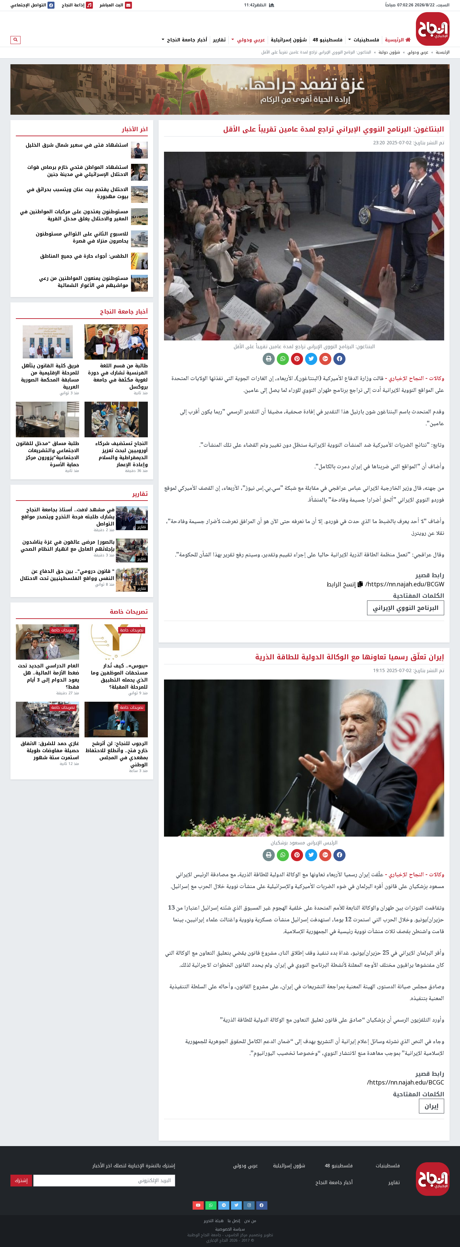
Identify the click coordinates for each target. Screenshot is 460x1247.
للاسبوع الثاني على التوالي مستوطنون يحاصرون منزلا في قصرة (82, 237)
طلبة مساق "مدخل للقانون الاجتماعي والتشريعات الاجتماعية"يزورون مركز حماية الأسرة (47, 454)
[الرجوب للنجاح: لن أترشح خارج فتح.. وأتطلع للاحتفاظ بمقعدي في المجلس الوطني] (116, 719)
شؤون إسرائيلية (289, 40)
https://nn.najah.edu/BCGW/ (404, 584)
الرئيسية (443, 52)
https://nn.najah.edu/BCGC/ (405, 1082)
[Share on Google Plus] (325, 359)
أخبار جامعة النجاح (186, 40)
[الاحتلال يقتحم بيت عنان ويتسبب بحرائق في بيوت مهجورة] (139, 194)
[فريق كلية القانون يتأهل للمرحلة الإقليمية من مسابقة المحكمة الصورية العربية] (47, 342)
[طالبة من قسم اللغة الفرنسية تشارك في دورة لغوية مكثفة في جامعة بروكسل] (116, 342)
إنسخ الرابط (342, 584)
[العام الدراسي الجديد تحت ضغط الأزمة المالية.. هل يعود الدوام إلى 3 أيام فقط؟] (47, 642)
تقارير (219, 40)
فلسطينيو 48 (327, 40)
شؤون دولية (389, 52)
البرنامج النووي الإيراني (405, 608)
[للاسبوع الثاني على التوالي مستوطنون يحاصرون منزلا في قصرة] (139, 238)
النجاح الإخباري (433, 29)
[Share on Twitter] (311, 359)
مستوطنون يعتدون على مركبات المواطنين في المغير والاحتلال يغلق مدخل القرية (74, 215)
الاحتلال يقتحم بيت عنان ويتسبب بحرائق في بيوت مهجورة (77, 193)
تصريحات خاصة (129, 612)
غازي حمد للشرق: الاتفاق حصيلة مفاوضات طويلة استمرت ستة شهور (50, 750)
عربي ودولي (250, 40)
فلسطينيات (365, 40)
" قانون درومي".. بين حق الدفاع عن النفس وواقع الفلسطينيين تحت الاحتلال (67, 575)
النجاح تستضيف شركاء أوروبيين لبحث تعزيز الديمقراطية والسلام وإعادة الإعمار (121, 454)
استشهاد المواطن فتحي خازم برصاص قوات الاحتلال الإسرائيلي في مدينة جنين (77, 171)
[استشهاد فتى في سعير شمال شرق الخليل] (139, 149)
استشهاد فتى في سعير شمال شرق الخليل (77, 145)
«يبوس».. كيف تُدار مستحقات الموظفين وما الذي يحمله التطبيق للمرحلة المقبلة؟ (119, 676)
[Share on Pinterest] (297, 359)
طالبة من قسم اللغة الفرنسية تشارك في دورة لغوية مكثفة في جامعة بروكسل (118, 376)
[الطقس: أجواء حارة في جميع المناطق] (139, 260)
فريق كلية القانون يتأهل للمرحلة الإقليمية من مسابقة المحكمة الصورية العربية (50, 376)
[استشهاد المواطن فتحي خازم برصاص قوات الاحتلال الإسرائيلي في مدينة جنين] (139, 172)
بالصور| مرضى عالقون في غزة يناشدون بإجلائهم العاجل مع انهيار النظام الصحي (67, 546)
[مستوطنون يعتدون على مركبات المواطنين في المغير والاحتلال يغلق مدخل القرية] (139, 216)
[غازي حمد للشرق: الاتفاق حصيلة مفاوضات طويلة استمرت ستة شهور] (47, 719)
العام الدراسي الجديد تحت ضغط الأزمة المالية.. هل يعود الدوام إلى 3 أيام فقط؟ (48, 676)
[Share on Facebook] (339, 359)
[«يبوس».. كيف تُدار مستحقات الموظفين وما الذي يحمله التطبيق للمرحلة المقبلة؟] (116, 642)
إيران (431, 1106)
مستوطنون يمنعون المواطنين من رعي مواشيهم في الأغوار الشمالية (83, 282)
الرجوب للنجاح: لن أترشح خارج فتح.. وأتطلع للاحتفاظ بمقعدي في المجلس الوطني (117, 754)
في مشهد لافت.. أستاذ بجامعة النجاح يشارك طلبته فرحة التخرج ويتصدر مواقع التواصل (67, 516)
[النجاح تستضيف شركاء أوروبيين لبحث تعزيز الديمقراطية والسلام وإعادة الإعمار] (116, 419)
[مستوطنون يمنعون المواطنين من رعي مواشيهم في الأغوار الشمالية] (139, 283)
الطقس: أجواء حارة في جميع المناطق (84, 256)
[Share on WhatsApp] (283, 359)
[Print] (269, 359)
